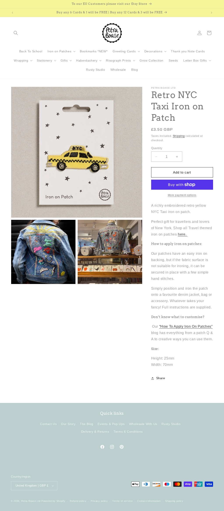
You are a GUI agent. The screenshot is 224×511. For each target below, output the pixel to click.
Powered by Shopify (53, 501)
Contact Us (48, 424)
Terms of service (122, 501)
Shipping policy (174, 501)
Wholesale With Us (143, 424)
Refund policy (78, 501)
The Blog (86, 424)
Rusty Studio (170, 424)
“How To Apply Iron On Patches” (186, 326)
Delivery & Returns (95, 431)
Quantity (157, 148)
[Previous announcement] (12, 13)
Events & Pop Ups (111, 424)
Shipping (179, 136)
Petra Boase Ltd (31, 501)
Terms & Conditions (128, 431)
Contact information (149, 501)
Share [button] (160, 378)
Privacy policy (99, 501)
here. (182, 234)
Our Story (68, 424)
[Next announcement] (211, 13)
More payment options (182, 195)
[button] (16, 33)
